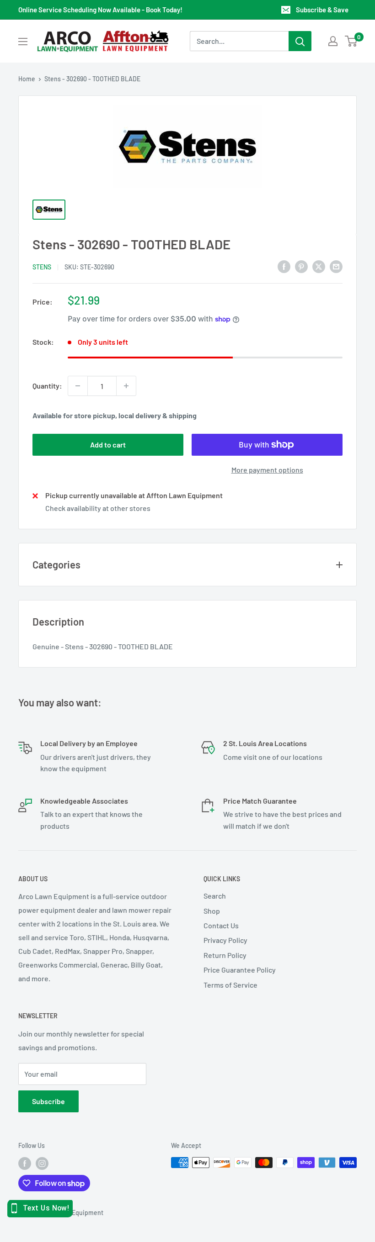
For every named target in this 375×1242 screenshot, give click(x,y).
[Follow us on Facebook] (24, 1163)
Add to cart (108, 444)
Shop (212, 910)
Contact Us (221, 925)
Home (26, 79)
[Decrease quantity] (77, 385)
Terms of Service (230, 984)
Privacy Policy (225, 940)
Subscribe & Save (322, 9)
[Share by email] (336, 266)
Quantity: (47, 385)
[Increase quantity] (126, 385)
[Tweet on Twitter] (318, 266)
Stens (41, 267)
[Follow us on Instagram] (42, 1163)
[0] (351, 41)
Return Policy (225, 955)
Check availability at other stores (97, 508)
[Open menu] (22, 41)
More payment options (267, 469)
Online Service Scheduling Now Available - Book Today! (100, 9)
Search (215, 895)
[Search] (300, 41)
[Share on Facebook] (284, 266)
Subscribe (48, 1101)
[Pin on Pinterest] (301, 266)
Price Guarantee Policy (240, 969)
